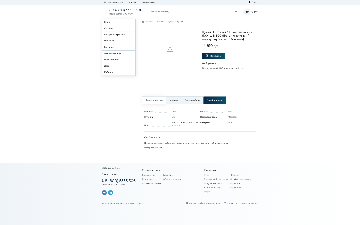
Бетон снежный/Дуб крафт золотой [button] (220, 68)
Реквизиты (147, 179)
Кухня (107, 22)
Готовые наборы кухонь (216, 179)
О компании (148, 2)
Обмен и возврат (172, 179)
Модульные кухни (213, 184)
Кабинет (108, 72)
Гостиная (109, 47)
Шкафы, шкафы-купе (114, 35)
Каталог (160, 22)
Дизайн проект (215, 100)
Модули (174, 100)
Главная (149, 22)
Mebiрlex (232, 117)
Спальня (108, 28)
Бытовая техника (212, 188)
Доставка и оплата (113, 2)
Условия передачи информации (241, 203)
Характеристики (154, 100)
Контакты (133, 2)
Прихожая (109, 41)
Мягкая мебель (112, 60)
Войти (254, 2)
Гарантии (168, 175)
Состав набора (192, 100)
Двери (107, 66)
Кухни (207, 175)
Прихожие (235, 188)
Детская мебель (112, 54)
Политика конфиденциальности (203, 203)
